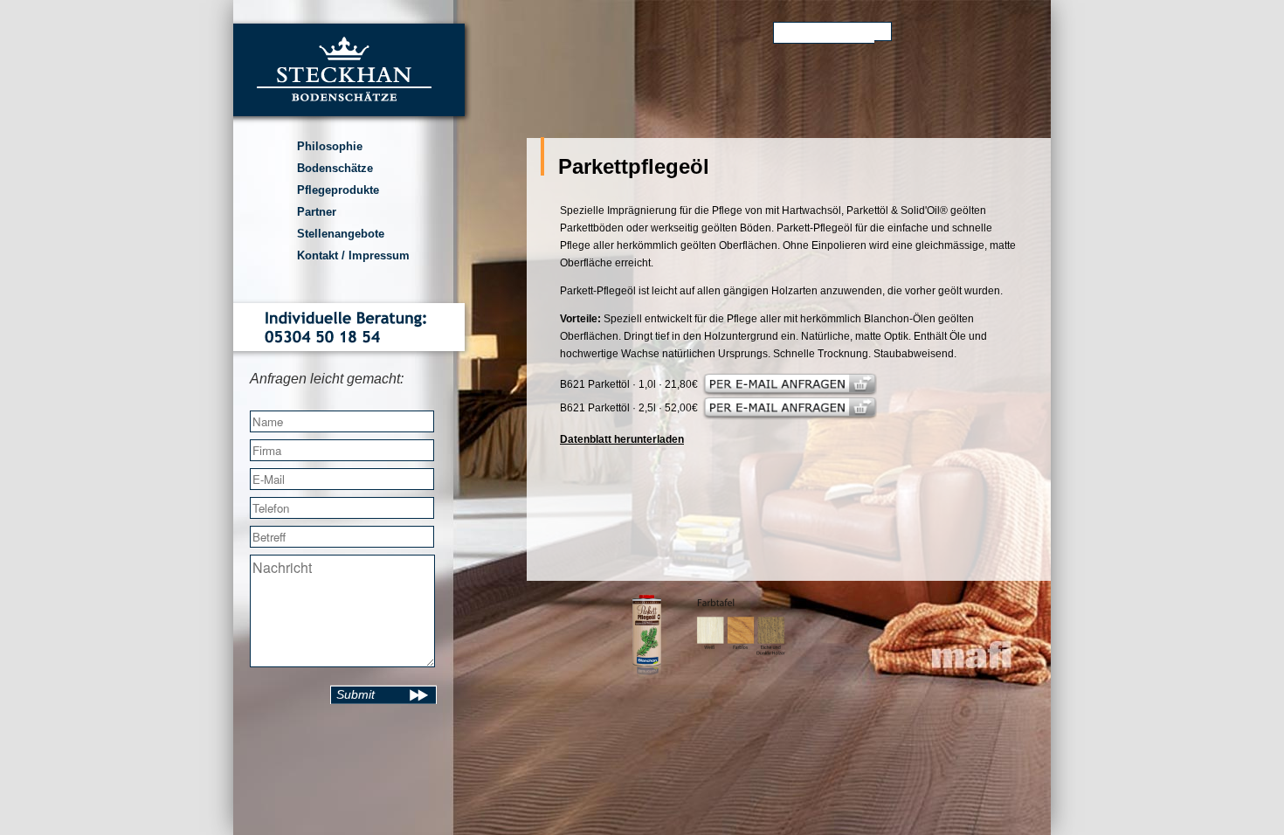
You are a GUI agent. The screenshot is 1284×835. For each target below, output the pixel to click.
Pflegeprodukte (338, 190)
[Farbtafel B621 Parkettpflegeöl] (740, 659)
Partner (316, 211)
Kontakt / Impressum (353, 255)
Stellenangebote (340, 233)
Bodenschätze (335, 168)
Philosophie (329, 146)
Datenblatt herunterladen (622, 439)
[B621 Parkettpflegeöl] (646, 673)
